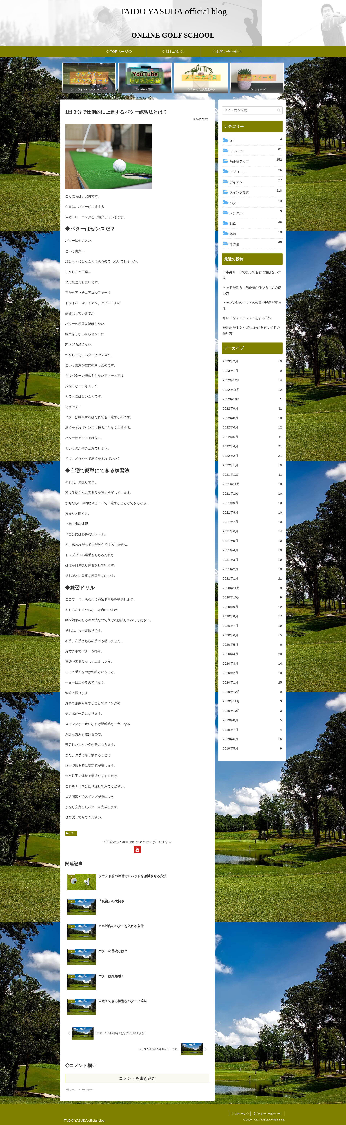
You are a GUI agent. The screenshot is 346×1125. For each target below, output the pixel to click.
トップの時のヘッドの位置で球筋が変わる (252, 305)
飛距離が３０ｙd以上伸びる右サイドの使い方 (251, 330)
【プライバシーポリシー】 (267, 1113)
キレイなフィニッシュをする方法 (247, 318)
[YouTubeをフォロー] (137, 849)
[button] (279, 110)
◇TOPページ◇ (240, 1113)
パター (72, 833)
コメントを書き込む (137, 1078)
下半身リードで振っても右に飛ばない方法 (252, 275)
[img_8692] (108, 156)
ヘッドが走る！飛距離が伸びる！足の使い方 (252, 290)
